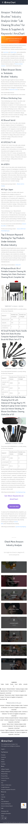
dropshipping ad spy (20, 492)
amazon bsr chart (13, 89)
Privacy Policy (4, 776)
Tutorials (3, 797)
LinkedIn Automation (6, 813)
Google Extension (5, 787)
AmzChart (5, 52)
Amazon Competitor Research (8, 789)
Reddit (7, 684)
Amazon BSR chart (21, 228)
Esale (2, 815)
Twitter (2, 684)
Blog (2, 799)
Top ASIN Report (5, 801)
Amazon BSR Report (6, 803)
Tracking (3, 764)
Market (2, 761)
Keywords (3, 757)
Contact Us (3, 780)
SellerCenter (13, 52)
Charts (2, 759)
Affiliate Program (5, 769)
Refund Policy (4, 773)
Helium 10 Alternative (6, 785)
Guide (2, 794)
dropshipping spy (5, 230)
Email (16, 684)
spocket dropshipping (21, 526)
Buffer (20, 684)
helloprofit (18, 264)
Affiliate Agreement (5, 771)
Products (3, 755)
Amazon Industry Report (7, 806)
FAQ (2, 782)
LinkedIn (25, 684)
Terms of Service (5, 778)
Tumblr (11, 684)
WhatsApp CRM (4, 811)
